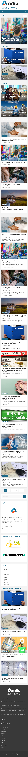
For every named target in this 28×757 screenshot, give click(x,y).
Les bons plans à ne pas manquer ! (12, 588)
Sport (2, 744)
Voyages (4, 83)
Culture (2, 735)
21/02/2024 (4, 164)
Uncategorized (4, 745)
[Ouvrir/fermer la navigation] (2, 11)
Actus (3, 15)
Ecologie (3, 737)
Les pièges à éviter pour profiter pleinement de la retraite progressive (13, 60)
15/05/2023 (4, 681)
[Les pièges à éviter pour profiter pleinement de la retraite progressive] (14, 332)
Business (4, 36)
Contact (2, 722)
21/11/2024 (4, 142)
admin (9, 41)
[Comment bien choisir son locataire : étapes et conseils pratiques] (14, 225)
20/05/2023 (4, 211)
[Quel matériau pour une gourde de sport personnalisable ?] (14, 278)
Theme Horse (21, 753)
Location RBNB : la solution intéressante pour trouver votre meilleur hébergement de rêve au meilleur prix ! (14, 96)
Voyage (4, 110)
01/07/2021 (4, 115)
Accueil (3, 567)
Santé (2, 742)
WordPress (19, 754)
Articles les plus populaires (10, 120)
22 (16, 490)
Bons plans (5, 46)
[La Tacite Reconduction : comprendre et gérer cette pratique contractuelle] (14, 442)
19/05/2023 (4, 62)
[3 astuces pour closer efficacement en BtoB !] (14, 251)
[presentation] (24, 16)
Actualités (4, 365)
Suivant (21, 490)
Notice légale (4, 723)
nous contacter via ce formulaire (17, 528)
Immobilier (4, 204)
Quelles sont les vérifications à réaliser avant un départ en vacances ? (14, 113)
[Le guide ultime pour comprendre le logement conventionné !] (14, 387)
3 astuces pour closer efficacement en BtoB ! (14, 162)
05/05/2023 (4, 98)
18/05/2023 (4, 78)
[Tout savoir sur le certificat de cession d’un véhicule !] (14, 469)
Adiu (11, 753)
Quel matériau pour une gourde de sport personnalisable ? (13, 39)
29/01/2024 (4, 41)
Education (3, 738)
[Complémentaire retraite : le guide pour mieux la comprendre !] (14, 415)
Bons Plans (4, 57)
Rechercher (24, 496)
